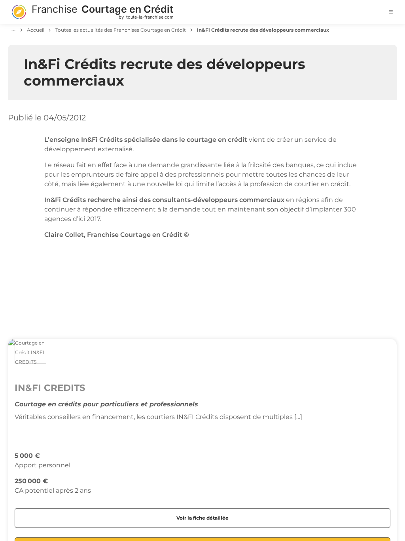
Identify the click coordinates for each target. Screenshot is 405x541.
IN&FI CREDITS (50, 387)
